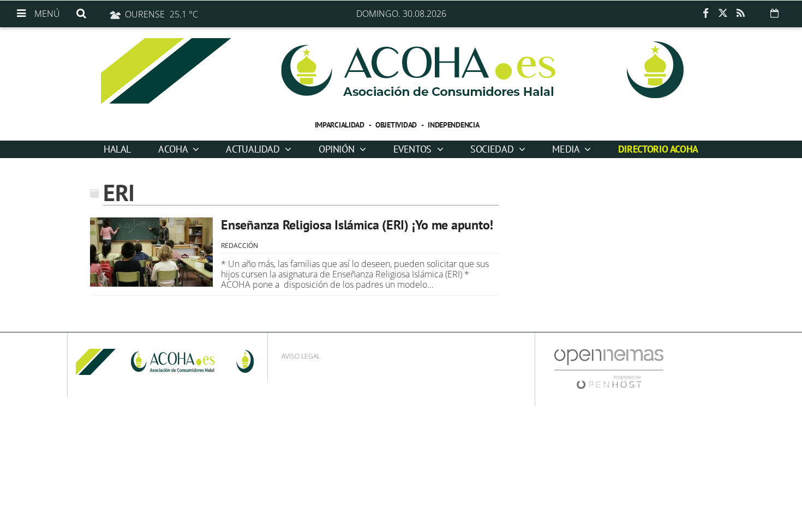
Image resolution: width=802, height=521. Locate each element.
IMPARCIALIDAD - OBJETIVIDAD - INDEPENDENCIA (397, 125)
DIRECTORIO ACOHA (658, 149)
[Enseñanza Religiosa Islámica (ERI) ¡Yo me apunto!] (151, 252)
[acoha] (401, 71)
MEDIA (567, 149)
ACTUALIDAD (254, 149)
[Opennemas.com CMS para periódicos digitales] (608, 368)
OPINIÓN (338, 149)
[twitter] (723, 14)
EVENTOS (413, 149)
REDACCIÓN (239, 245)
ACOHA (174, 149)
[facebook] (705, 14)
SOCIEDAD (493, 149)
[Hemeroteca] (774, 13)
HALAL (117, 149)
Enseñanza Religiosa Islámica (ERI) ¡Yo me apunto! (357, 224)
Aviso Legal (301, 356)
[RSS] (740, 14)
